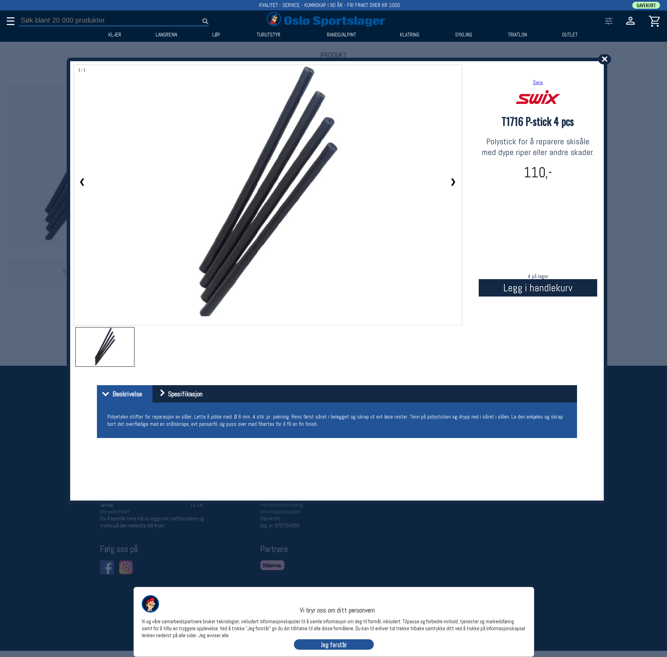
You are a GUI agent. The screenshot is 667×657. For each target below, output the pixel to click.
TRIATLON (517, 34)
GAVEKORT (646, 5)
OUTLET (570, 34)
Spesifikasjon (184, 393)
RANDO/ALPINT (341, 34)
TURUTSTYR (268, 34)
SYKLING (463, 34)
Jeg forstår (334, 644)
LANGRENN (166, 34)
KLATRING (409, 34)
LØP (216, 34)
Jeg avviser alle (213, 635)
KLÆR (114, 34)
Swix (538, 82)
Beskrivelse (125, 393)
